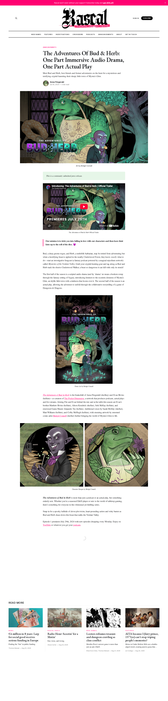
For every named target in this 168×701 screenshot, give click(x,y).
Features (48, 34)
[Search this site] (16, 18)
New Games (36, 34)
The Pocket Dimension (74, 398)
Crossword (78, 34)
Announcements (105, 34)
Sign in (136, 18)
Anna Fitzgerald (57, 82)
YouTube (47, 524)
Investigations (62, 34)
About (119, 34)
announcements (49, 47)
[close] (165, 3)
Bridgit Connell (60, 415)
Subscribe (147, 18)
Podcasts (90, 34)
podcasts (76, 524)
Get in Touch (131, 34)
